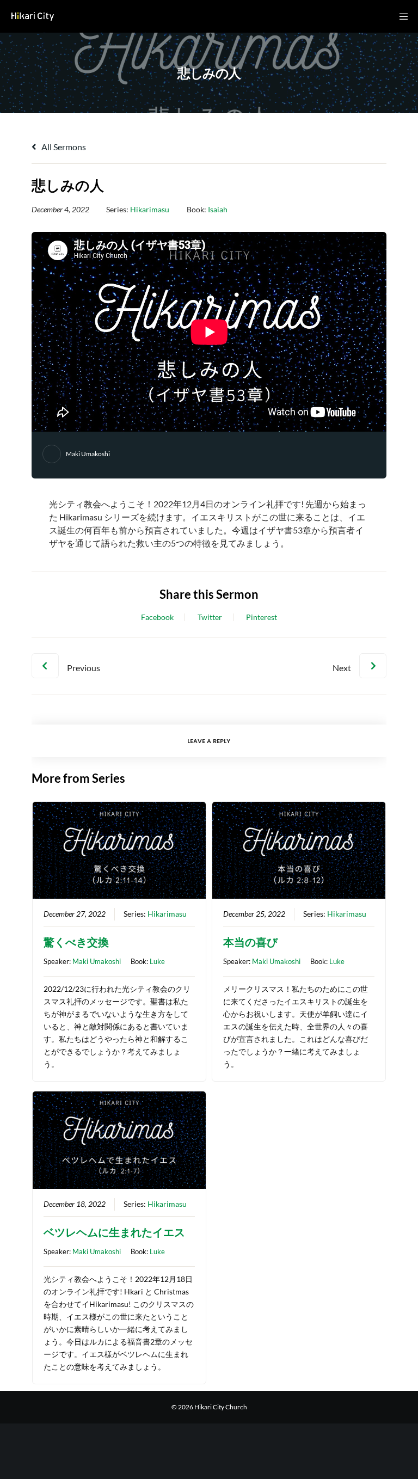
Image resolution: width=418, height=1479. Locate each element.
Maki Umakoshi (88, 454)
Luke (157, 961)
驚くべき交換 (76, 941)
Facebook (157, 617)
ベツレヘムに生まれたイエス (114, 1231)
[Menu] (400, 16)
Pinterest (261, 617)
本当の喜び (250, 941)
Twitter (210, 617)
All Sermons (63, 147)
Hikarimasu (149, 209)
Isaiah (218, 209)
